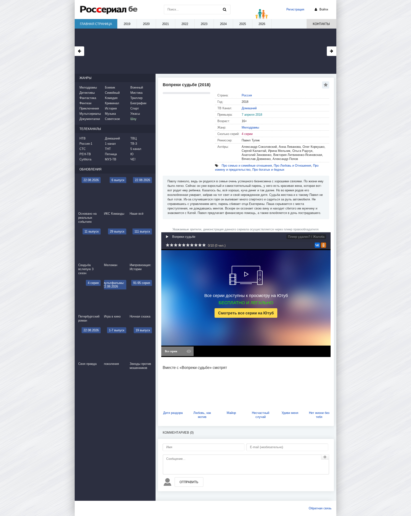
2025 (242, 24)
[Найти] (224, 9)
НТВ (82, 138)
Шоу (133, 119)
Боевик (110, 87)
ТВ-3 (133, 143)
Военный (136, 87)
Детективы (87, 92)
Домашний (249, 108)
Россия (247, 95)
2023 (204, 24)
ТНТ (108, 149)
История (111, 108)
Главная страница (96, 24)
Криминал (112, 103)
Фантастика (87, 98)
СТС (82, 149)
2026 (262, 24)
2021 (165, 24)
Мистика (136, 92)
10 (204, 245)
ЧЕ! (133, 159)
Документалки (89, 119)
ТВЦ (133, 138)
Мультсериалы (90, 113)
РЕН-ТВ (85, 154)
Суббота (85, 159)
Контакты (321, 24)
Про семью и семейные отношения (247, 165)
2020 (146, 24)
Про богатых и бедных (268, 169)
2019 (127, 24)
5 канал (135, 149)
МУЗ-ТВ (110, 159)
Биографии (138, 103)
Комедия (111, 98)
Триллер (136, 98)
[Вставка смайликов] (325, 457)
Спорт (134, 108)
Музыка (110, 113)
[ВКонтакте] (317, 245)
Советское (112, 119)
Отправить (189, 482)
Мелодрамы (250, 127)
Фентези (85, 103)
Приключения (89, 108)
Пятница (111, 154)
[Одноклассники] (323, 245)
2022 (184, 24)
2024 (223, 24)
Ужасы (135, 113)
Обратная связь (320, 508)
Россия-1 (85, 143)
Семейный (112, 92)
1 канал (110, 143)
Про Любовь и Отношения (292, 165)
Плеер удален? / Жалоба (306, 236)
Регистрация (295, 9)
